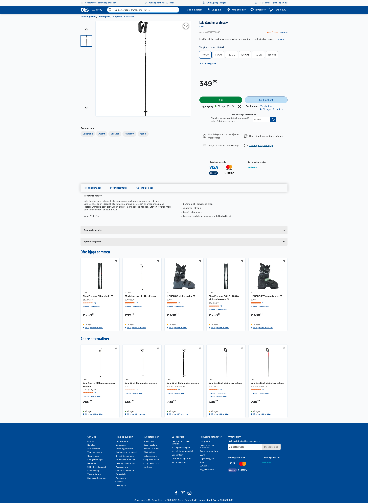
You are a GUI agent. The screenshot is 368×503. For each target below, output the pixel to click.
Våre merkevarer (94, 452)
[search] (110, 10)
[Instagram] (189, 493)
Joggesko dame (207, 469)
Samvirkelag (93, 470)
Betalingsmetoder (218, 162)
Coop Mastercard (151, 459)
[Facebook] (176, 493)
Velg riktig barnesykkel (182, 451)
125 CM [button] (245, 54)
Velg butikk (266, 106)
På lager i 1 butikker (94, 327)
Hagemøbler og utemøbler (207, 446)
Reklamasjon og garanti (126, 452)
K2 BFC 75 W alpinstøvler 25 (266, 296)
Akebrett (129, 133)
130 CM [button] (258, 54)
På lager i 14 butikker (263, 327)
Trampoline (205, 441)
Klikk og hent (149, 452)
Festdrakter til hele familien (180, 442)
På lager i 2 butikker (136, 414)
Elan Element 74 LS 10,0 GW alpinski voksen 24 (224, 298)
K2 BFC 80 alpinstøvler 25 (181, 296)
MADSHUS (129, 293)
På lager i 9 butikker (273, 109)
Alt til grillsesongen (181, 447)
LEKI (201, 26)
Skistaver (129, 16)
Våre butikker (93, 448)
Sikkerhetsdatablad (96, 467)
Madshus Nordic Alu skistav (140, 296)
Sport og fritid (88, 16)
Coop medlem (150, 445)
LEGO (202, 455)
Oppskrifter (177, 455)
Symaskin (204, 466)
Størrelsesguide (207, 63)
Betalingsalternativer (125, 459)
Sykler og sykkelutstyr (210, 451)
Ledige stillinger (95, 459)
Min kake (147, 467)
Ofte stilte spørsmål (124, 456)
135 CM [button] (272, 54)
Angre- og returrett (124, 448)
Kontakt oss (120, 445)
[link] (277, 32)
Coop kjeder (93, 456)
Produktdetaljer (92, 187)
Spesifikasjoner (144, 187)
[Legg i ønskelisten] (185, 26)
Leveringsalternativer (125, 463)
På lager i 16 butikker (179, 414)
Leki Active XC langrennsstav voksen (99, 384)
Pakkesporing (121, 467)
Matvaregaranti (150, 456)
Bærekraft (92, 463)
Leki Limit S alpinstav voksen (141, 383)
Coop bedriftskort (151, 463)
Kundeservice (121, 441)
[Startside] (84, 10)
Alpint (101, 133)
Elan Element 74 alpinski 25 (98, 296)
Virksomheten (94, 474)
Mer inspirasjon (179, 462)
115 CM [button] (218, 54)
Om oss (90, 441)
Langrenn (117, 16)
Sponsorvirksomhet (96, 478)
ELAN (85, 293)
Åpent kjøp (148, 441)
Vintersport (104, 16)
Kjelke (143, 133)
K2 (168, 293)
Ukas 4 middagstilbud (182, 458)
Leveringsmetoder (257, 162)
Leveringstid (121, 485)
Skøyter (115, 133)
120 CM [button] (231, 54)
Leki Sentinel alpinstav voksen (226, 383)
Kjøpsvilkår (120, 474)
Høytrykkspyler (207, 458)
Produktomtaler (118, 187)
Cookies (119, 481)
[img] (100, 303)
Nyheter (91, 445)
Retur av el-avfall (151, 448)
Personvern (120, 478)
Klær (202, 462)
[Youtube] (183, 493)
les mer (281, 39)
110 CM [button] (205, 54)
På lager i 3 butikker (136, 327)
